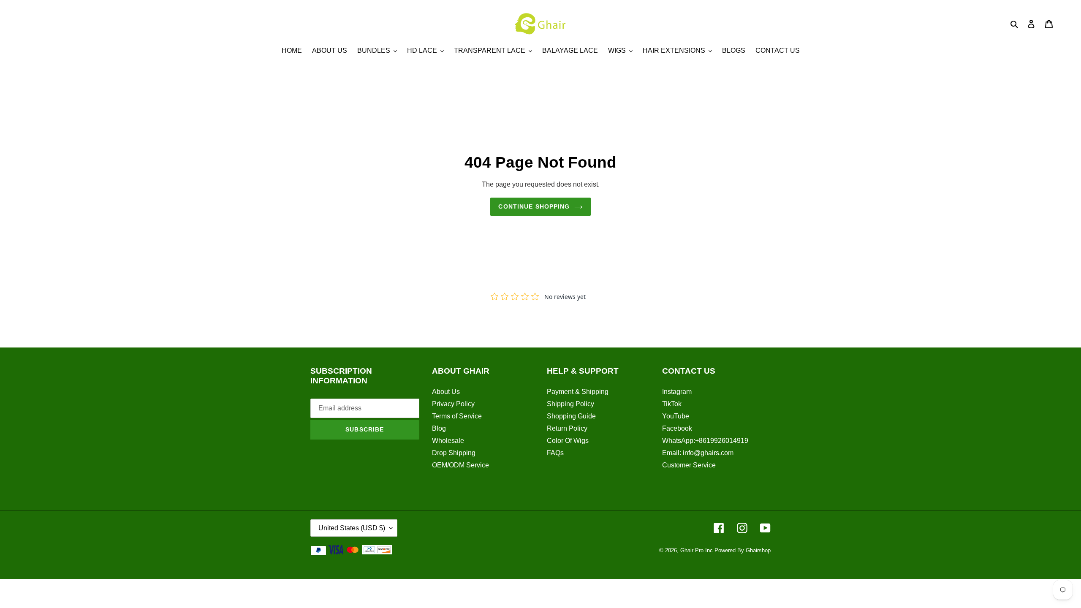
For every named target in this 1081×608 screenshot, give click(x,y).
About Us (446, 391)
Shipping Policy (570, 403)
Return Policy (567, 428)
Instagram (677, 391)
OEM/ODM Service (460, 465)
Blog (439, 428)
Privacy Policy (453, 403)
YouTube (675, 416)
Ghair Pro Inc (696, 550)
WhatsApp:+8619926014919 (705, 440)
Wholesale (448, 440)
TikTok (672, 403)
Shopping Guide (571, 416)
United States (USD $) (351, 528)
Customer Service (689, 465)
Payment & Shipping (577, 391)
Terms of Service (457, 416)
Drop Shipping (453, 452)
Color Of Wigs (568, 440)
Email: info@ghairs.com (697, 452)
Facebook (677, 428)
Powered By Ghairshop (742, 550)
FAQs (555, 452)
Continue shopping (534, 206)
